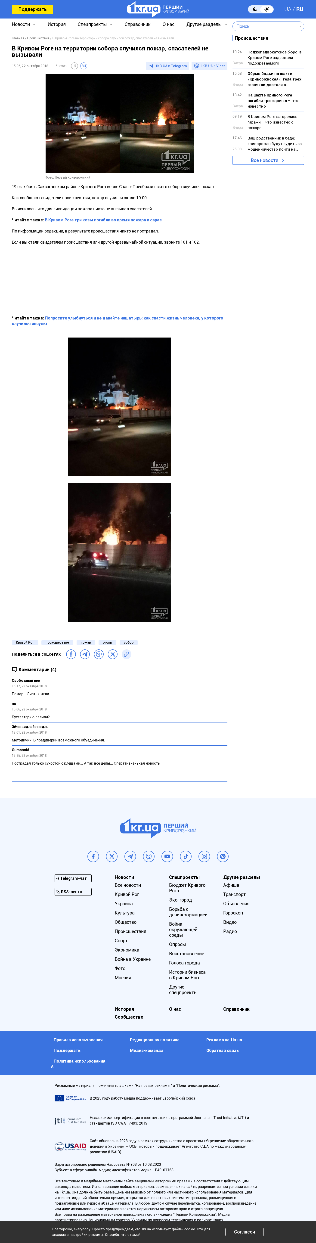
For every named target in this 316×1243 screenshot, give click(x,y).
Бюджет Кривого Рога (187, 887)
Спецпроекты (92, 24)
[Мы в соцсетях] (93, 856)
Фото (120, 968)
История (57, 24)
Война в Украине (133, 959)
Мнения (123, 977)
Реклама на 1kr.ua (224, 1039)
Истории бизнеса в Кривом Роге (187, 974)
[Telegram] (85, 654)
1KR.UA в (171, 66)
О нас (168, 24)
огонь (107, 642)
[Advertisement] (119, 277)
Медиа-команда (146, 1050)
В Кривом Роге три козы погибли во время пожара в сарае (103, 219)
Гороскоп (233, 913)
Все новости (264, 160)
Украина (124, 903)
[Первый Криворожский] (158, 9)
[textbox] (265, 26)
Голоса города (184, 963)
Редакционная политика (155, 1039)
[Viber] (99, 654)
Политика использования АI (78, 1064)
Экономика (127, 950)
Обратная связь (222, 1050)
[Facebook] (71, 654)
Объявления (236, 903)
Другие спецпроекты (183, 989)
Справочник (138, 24)
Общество (125, 922)
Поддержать (32, 9)
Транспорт (234, 894)
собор (128, 642)
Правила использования (78, 1039)
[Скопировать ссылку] (126, 654)
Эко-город (180, 900)
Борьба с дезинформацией (188, 912)
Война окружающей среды (183, 929)
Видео (230, 922)
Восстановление (186, 953)
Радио (230, 931)
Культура (125, 913)
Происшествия (130, 931)
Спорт (121, 940)
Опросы (177, 944)
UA (287, 9)
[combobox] (265, 26)
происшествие (57, 642)
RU (300, 9)
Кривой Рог (25, 642)
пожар (86, 642)
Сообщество (129, 1017)
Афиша (231, 885)
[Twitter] (113, 654)
